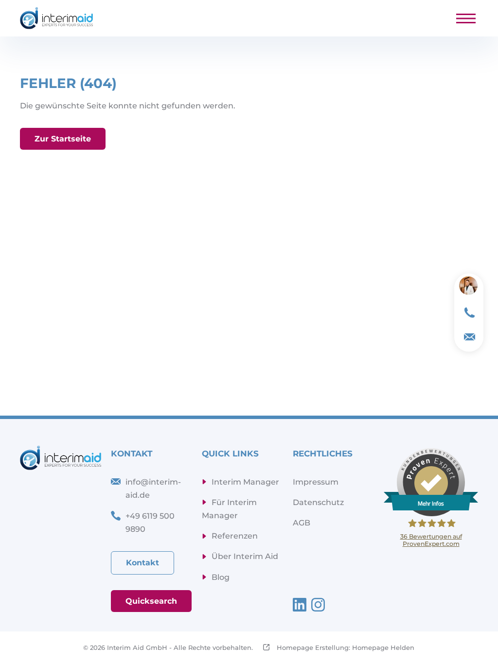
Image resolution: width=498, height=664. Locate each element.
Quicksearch (151, 601)
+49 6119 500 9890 (150, 522)
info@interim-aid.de (153, 488)
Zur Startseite (63, 138)
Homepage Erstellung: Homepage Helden (344, 647)
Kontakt (142, 562)
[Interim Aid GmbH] (56, 18)
